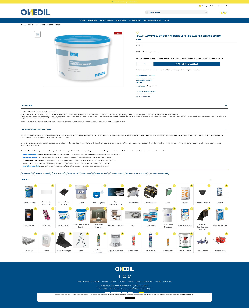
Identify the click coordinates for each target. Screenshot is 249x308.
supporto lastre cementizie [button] (159, 173)
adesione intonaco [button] (58, 173)
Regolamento (148, 281)
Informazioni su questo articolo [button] (36, 129)
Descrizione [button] (27, 105)
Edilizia (31, 25)
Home (23, 25)
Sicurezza (122, 281)
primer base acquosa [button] (101, 173)
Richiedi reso (167, 281)
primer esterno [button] (26, 173)
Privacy (138, 281)
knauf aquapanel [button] (86, 173)
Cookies (130, 281)
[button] (186, 64)
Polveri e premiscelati (44, 25)
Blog (227, 6)
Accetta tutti (129, 297)
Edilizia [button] (25, 179)
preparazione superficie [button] (42, 173)
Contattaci (220, 6)
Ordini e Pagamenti (84, 281)
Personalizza (119, 297)
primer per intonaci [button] (117, 173)
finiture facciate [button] (73, 173)
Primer (57, 25)
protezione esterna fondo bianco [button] (136, 173)
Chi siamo (212, 6)
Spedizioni (96, 281)
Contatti (157, 281)
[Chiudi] (210, 180)
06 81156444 (105, 289)
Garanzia (105, 281)
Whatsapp (204, 6)
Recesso (113, 281)
